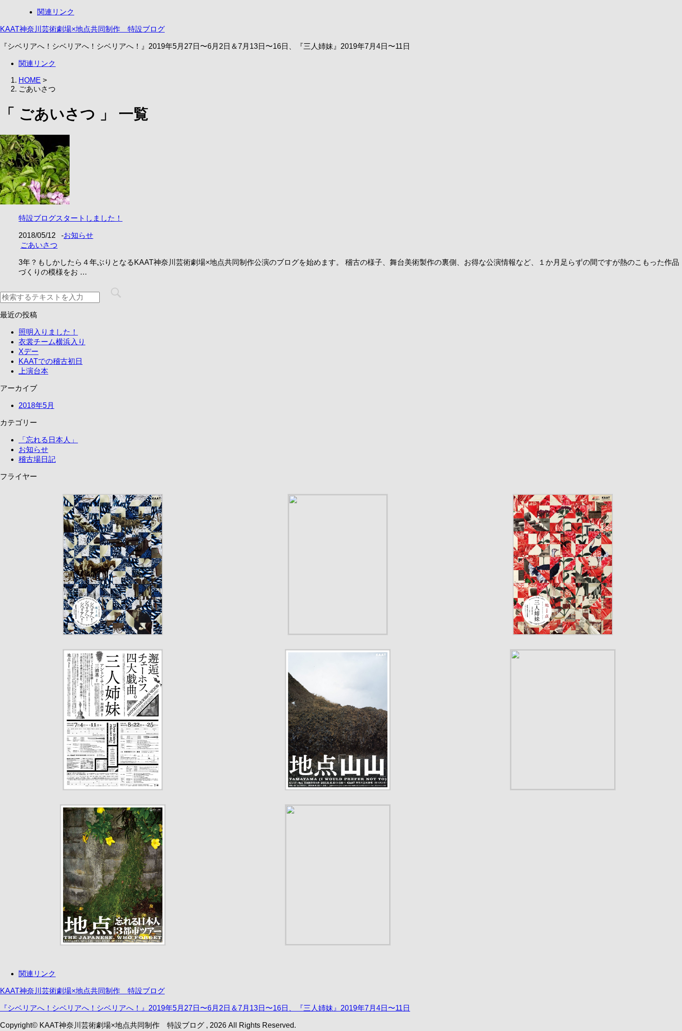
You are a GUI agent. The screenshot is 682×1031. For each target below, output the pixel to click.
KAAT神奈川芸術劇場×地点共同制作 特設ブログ (82, 29)
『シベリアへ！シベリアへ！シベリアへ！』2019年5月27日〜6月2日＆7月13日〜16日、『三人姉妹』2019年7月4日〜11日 (205, 1008)
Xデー (29, 351)
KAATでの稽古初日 (51, 361)
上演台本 (33, 371)
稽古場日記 (37, 459)
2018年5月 (36, 405)
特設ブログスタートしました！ (70, 218)
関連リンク (55, 12)
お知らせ (78, 235)
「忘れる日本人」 (48, 440)
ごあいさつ (39, 245)
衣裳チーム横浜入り (52, 342)
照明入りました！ (48, 332)
